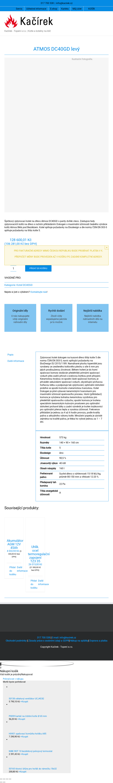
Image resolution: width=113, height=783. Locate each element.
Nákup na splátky (79, 640)
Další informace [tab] (16, 361)
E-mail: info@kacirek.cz (64, 637)
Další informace (19, 569)
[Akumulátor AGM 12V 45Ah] (14, 527)
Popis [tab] (10, 354)
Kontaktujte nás (38, 292)
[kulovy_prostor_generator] (46, 135)
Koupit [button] (24, 701)
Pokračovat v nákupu (13, 679)
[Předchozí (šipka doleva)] (1, 782)
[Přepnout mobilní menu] (107, 15)
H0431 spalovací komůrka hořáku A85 (27, 733)
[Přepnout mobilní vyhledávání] (102, 15)
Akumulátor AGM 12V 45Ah (15, 544)
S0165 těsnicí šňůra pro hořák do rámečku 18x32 (33, 768)
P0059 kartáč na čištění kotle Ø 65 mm (28, 716)
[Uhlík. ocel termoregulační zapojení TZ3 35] (35, 530)
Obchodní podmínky (16, 640)
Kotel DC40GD (24, 284)
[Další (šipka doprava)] (4, 782)
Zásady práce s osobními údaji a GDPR (48, 640)
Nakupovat (27, 674)
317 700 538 (43, 637)
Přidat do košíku (38, 268)
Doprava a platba (98, 640)
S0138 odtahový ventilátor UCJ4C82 (26, 698)
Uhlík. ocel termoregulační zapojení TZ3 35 (39, 554)
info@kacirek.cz (64, 3)
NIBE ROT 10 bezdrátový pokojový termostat (30, 751)
